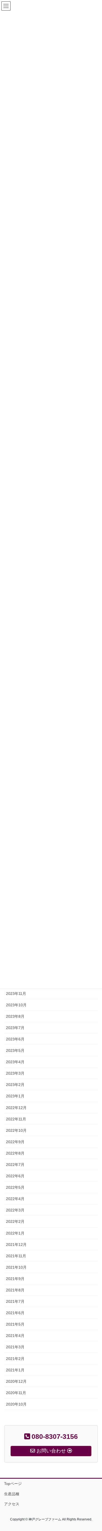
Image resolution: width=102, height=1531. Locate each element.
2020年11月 (16, 1393)
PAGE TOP (94, 1480)
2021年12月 (16, 1244)
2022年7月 (15, 1164)
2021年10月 (16, 1267)
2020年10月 (16, 1404)
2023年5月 (15, 1050)
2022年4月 (15, 1199)
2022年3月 (15, 1210)
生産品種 (11, 1494)
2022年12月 (16, 1107)
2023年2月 (15, 1084)
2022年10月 (16, 1130)
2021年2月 (15, 1358)
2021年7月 (15, 1301)
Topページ (13, 1483)
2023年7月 (15, 1028)
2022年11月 (16, 1119)
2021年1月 (15, 1370)
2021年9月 (15, 1279)
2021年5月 (15, 1324)
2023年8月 (15, 1016)
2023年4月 (15, 1062)
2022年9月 (15, 1142)
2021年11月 (16, 1256)
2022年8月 (15, 1153)
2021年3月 (15, 1347)
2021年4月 (15, 1335)
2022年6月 (15, 1176)
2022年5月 (15, 1187)
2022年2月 (15, 1221)
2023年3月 (15, 1073)
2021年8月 (15, 1290)
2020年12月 (16, 1381)
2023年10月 (16, 1005)
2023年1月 (15, 1096)
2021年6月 (15, 1313)
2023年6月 (15, 1039)
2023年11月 (16, 993)
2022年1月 (15, 1233)
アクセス (11, 1504)
